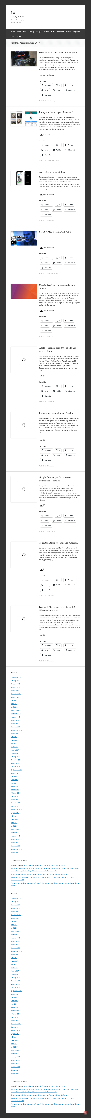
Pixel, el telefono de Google (58, 874)
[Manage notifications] (85, 1113)
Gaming (31, 31)
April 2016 (14, 786)
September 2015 (16, 809)
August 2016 (15, 773)
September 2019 (16, 687)
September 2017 (16, 730)
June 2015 (14, 819)
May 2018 (14, 704)
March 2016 (15, 789)
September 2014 (16, 849)
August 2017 (15, 733)
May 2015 (14, 823)
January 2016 (15, 796)
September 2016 (16, 770)
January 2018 (15, 717)
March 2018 (15, 710)
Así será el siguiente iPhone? (53, 172)
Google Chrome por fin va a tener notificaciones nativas (55, 479)
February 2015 (15, 832)
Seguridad (76, 31)
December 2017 (16, 720)
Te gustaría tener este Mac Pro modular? (58, 542)
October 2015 (15, 806)
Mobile (68, 31)
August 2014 (15, 852)
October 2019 (15, 684)
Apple (19, 31)
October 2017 (15, 727)
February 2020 (15, 677)
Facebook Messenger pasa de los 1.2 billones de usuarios (57, 608)
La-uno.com (18, 15)
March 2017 (15, 750)
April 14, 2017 (43, 273)
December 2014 (16, 839)
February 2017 (15, 753)
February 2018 (15, 713)
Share (19, 36)
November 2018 (16, 694)
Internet (46, 31)
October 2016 (15, 766)
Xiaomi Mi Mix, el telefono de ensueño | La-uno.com (28, 874)
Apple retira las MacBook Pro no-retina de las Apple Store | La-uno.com (35, 877)
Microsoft (60, 31)
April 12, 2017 (43, 531)
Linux (53, 31)
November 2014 (16, 842)
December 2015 (16, 799)
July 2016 (14, 776)
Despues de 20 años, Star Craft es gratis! (58, 52)
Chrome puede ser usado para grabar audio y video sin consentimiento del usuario (45, 869)
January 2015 (15, 836)
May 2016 (14, 783)
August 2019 (15, 690)
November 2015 (16, 803)
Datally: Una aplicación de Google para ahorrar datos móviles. (45, 865)
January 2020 (15, 680)
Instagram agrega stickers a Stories (56, 413)
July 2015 (14, 816)
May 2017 (14, 743)
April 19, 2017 (43, 101)
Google (38, 31)
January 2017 (15, 756)
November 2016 (16, 763)
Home (13, 31)
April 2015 (14, 826)
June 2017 (14, 740)
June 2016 (14, 780)
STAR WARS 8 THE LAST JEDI (55, 231)
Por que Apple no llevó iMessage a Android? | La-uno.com (30, 883)
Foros (13, 36)
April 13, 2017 (43, 336)
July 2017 (14, 737)
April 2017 (14, 746)
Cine (24, 31)
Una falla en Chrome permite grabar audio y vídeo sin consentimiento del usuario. (38, 868)
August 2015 (15, 813)
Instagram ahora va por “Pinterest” (56, 112)
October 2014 (15, 846)
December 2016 (16, 760)
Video (56, 273)
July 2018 (14, 700)
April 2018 (14, 707)
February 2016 (15, 793)
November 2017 (16, 723)
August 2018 (15, 697)
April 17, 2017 (43, 160)
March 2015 (15, 829)
